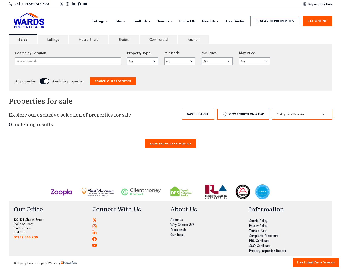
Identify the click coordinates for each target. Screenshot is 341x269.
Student (124, 39)
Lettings (53, 39)
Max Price (247, 53)
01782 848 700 (36, 4)
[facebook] (94, 239)
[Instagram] (67, 4)
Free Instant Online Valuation (316, 262)
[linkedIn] (94, 232)
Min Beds (171, 53)
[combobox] (68, 61)
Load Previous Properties (170, 143)
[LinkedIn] (73, 4)
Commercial (158, 39)
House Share (88, 39)
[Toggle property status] (44, 81)
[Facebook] (79, 4)
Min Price (209, 53)
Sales (22, 39)
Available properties (68, 81)
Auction (193, 39)
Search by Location (30, 53)
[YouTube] (85, 4)
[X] (61, 4)
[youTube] (94, 245)
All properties (26, 81)
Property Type (139, 53)
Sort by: (281, 114)
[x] (94, 220)
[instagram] (94, 226)
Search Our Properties (113, 81)
